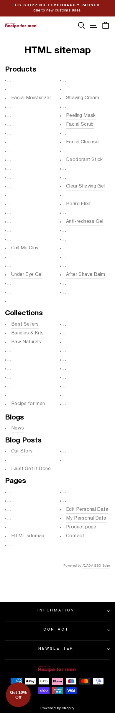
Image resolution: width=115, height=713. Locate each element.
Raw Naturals (26, 342)
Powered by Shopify (57, 708)
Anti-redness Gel (84, 222)
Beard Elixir (78, 204)
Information (55, 611)
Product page (81, 527)
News (17, 428)
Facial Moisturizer (31, 98)
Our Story (22, 451)
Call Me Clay (25, 248)
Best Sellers (25, 324)
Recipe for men (28, 404)
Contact (75, 536)
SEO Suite (102, 565)
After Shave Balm (85, 275)
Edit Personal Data (87, 510)
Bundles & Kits (27, 333)
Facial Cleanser (83, 142)
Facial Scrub (80, 124)
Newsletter (56, 649)
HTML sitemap (28, 536)
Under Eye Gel (26, 275)
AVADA (88, 565)
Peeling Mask (81, 116)
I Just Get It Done (31, 469)
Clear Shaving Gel (85, 186)
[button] (18, 694)
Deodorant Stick (84, 160)
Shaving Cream (82, 98)
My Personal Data (86, 518)
